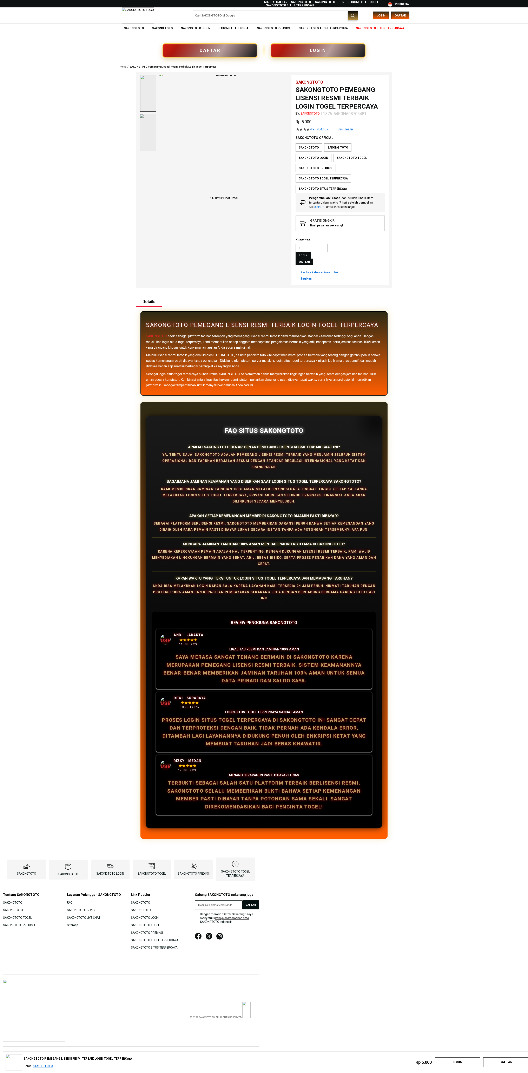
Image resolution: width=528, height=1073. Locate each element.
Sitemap (72, 925)
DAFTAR (210, 50)
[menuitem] (134, 28)
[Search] (353, 15)
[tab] (149, 301)
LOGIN (318, 50)
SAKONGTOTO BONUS (81, 910)
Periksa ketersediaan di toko (320, 272)
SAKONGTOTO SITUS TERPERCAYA (290, 5)
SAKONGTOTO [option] (309, 147)
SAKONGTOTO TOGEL (364, 2)
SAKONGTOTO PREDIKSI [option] (315, 168)
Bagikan (306, 278)
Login (381, 15)
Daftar (400, 15)
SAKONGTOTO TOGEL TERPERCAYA (154, 940)
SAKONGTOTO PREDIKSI (194, 873)
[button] (148, 93)
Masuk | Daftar (275, 2)
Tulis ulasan (344, 129)
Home (123, 66)
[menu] (264, 28)
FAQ (69, 902)
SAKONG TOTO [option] (338, 147)
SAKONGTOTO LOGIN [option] (313, 157)
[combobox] (275, 15)
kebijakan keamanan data (232, 918)
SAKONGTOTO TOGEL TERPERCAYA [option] (323, 178)
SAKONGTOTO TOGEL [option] (352, 157)
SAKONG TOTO (68, 874)
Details (149, 301)
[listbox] (340, 168)
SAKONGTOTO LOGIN (329, 2)
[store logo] (138, 15)
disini (317, 207)
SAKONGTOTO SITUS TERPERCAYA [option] (323, 188)
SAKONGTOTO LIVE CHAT (83, 917)
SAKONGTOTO (301, 2)
